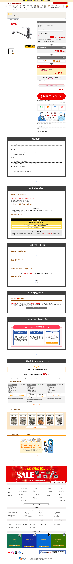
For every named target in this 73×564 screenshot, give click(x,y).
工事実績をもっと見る (36, 427)
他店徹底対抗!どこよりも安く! (13, 512)
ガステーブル (22, 498)
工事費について (10, 524)
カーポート (61, 488)
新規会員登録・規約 (42, 510)
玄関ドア (61, 497)
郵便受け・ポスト (62, 500)
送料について (16, 211)
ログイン (40, 512)
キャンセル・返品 (48, 123)
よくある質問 (10, 516)
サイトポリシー (57, 510)
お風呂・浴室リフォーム (37, 498)
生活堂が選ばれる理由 (11, 515)
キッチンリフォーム (23, 500)
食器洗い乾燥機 (22, 490)
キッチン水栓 (35, 488)
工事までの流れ (41, 123)
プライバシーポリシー (58, 513)
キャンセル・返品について (28, 516)
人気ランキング (32, 524)
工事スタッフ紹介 (11, 527)
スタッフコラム (32, 527)
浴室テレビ (35, 497)
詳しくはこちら (36, 307)
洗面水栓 (34, 490)
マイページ (41, 513)
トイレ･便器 (10, 488)
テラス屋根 (61, 494)
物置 (60, 498)
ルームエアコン (10, 494)
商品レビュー (44, 524)
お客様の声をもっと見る (36, 404)
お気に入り (63, 102)
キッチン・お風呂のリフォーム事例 (21, 524)
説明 (64, 47)
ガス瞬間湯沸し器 (50, 491)
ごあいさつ (10, 513)
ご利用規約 (56, 515)
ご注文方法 (25, 512)
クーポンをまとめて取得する (51, 85)
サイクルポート (62, 491)
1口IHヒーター (22, 497)
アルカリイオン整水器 (36, 494)
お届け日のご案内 (26, 513)
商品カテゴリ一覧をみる (36, 504)
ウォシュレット (10, 490)
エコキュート (50, 490)
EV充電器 (61, 490)
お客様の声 (17, 527)
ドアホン (61, 501)
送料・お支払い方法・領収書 (28, 510)
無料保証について (26, 515)
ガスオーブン (22, 494)
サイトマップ (57, 516)
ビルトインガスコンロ (23, 488)
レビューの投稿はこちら (36, 455)
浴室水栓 (34, 491)
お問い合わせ (41, 515)
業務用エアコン (10, 495)
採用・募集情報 (57, 524)
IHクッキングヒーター (23, 491)
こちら (23, 201)
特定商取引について (58, 512)
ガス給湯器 (49, 488)
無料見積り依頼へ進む (52, 96)
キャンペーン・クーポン (12, 510)
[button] (11, 51)
